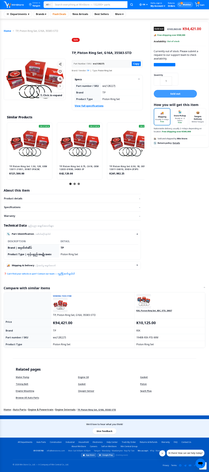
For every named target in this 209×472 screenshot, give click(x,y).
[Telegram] (185, 465)
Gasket (144, 377)
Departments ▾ (19, 14)
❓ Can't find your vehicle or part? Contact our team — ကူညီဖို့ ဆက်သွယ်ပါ (39, 273)
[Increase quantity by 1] (175, 79)
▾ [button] (145, 4)
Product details (72, 198)
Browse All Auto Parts (27, 397)
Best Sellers (102, 14)
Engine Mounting (25, 390)
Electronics (98, 442)
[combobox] (89, 5)
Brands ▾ (41, 14)
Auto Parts (19, 409)
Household (83, 442)
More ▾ (119, 14)
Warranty (72, 216)
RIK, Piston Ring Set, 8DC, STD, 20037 (154, 310)
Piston (143, 383)
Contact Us (186, 442)
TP (88, 70)
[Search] (131, 4)
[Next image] (60, 86)
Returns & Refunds (148, 442)
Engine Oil (83, 377)
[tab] (162, 116)
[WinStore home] (14, 5)
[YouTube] (190, 465)
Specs (78, 79)
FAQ (175, 442)
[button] (34, 4)
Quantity (158, 75)
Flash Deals (59, 14)
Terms (174, 465)
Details (176, 143)
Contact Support (164, 64)
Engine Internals (65, 409)
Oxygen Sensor (86, 390)
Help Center (112, 442)
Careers (93, 446)
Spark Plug (145, 390)
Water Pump (22, 377)
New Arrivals (80, 14)
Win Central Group (129, 446)
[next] (141, 151)
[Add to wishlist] (60, 71)
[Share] (60, 64)
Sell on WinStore (109, 446)
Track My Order (129, 442)
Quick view (29, 159)
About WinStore (78, 446)
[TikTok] (195, 465)
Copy (136, 63)
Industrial (70, 442)
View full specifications (89, 105)
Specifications (72, 207)
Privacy (166, 465)
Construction (56, 442)
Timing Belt (22, 383)
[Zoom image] (60, 79)
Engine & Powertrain (40, 409)
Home (7, 31)
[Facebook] (180, 465)
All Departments (25, 442)
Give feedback (104, 431)
